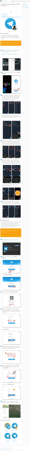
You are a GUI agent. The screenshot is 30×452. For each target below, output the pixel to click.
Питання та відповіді (25, 7)
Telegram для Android (11, 51)
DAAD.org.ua (4, 1)
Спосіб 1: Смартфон (4, 13)
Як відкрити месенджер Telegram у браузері (10, 235)
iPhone (3, 55)
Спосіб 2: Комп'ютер (4, 14)
